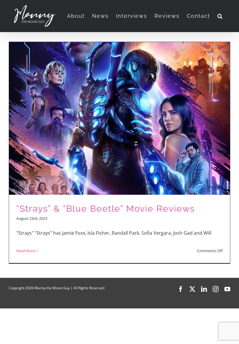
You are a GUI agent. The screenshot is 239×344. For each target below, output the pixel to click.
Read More (25, 250)
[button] (220, 16)
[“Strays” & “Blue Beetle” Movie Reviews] (119, 152)
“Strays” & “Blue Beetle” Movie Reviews (105, 208)
